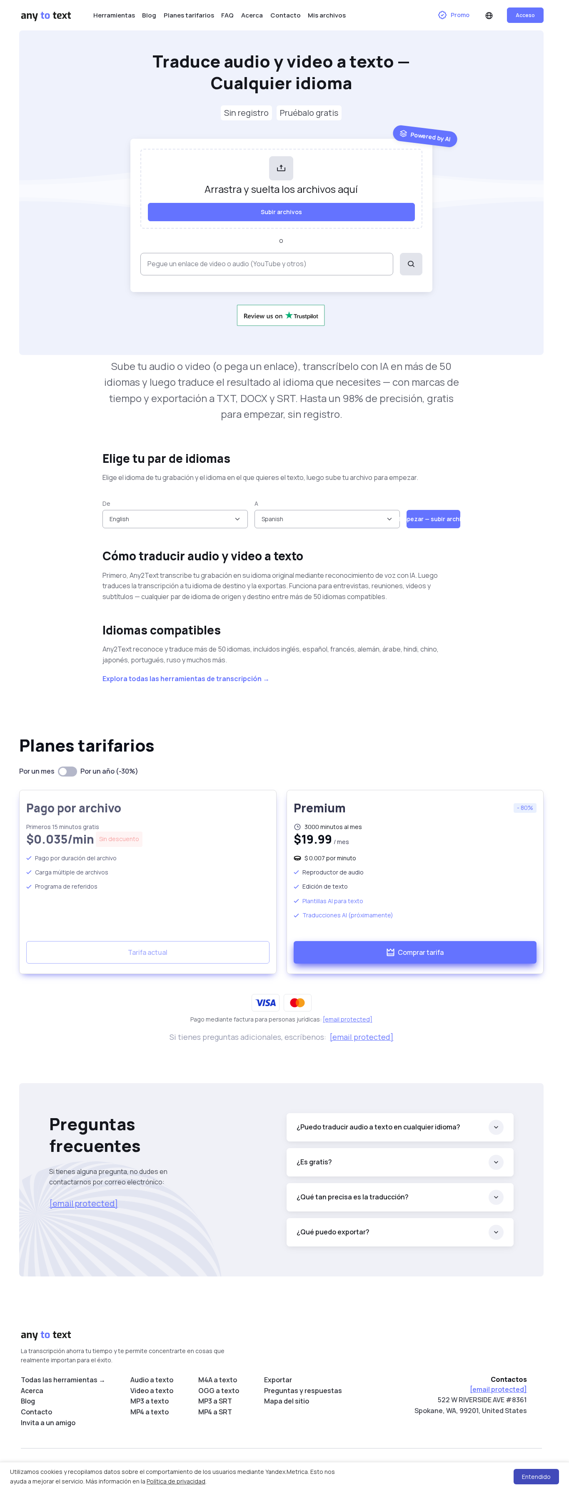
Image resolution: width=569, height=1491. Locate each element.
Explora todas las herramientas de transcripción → (186, 678)
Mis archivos (327, 15)
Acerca (252, 15)
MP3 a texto (149, 1401)
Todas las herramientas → (63, 1379)
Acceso (525, 15)
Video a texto (151, 1390)
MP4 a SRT (215, 1411)
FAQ (227, 15)
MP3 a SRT (215, 1401)
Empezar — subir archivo (434, 519)
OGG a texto (218, 1390)
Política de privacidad (176, 1481)
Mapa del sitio (286, 1401)
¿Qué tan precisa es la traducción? (353, 1196)
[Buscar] (411, 264)
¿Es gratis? (314, 1161)
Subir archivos (281, 212)
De (106, 503)
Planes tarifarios (189, 15)
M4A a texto (217, 1379)
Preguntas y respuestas (303, 1390)
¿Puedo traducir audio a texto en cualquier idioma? (378, 1126)
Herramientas (114, 15)
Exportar (278, 1379)
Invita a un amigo (48, 1422)
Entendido (536, 1477)
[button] (489, 15)
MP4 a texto (149, 1411)
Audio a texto (151, 1379)
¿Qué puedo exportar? (333, 1231)
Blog (149, 15)
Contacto (285, 15)
